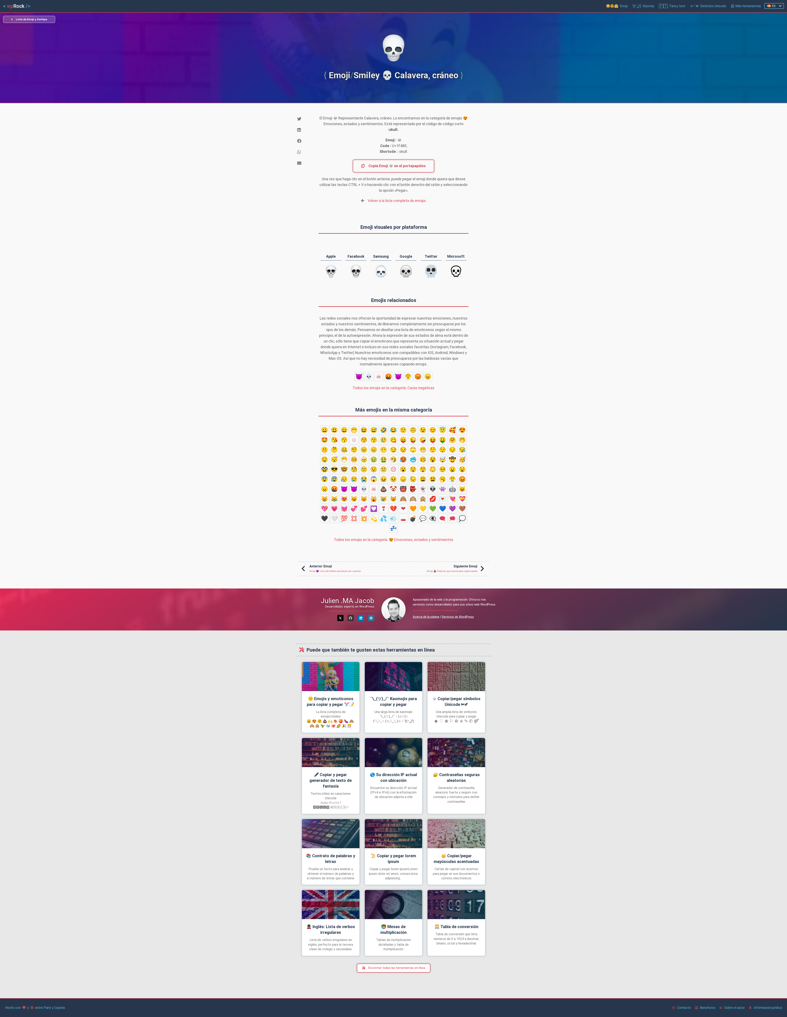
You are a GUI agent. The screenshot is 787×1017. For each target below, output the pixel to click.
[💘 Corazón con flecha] (452, 498)
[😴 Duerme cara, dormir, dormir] (334, 459)
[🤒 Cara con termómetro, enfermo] (354, 459)
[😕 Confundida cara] (363, 469)
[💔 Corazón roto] (393, 508)
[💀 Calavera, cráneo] (368, 376)
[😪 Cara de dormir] (462, 449)
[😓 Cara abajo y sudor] (413, 479)
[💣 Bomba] (413, 518)
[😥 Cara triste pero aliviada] (344, 479)
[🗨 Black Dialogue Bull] (442, 518)
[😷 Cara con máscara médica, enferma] (344, 459)
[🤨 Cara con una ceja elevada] (354, 449)
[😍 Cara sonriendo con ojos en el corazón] (462, 429)
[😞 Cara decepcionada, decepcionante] (403, 479)
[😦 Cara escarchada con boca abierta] (452, 469)
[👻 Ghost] (423, 488)
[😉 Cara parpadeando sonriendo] (423, 429)
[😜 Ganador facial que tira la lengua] (413, 439)
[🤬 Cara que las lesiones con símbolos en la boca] (388, 376)
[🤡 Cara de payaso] (393, 488)
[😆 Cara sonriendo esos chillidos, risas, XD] (363, 429)
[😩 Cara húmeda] (423, 479)
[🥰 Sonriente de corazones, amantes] (452, 429)
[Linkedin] (361, 618)
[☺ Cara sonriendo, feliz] (354, 439)
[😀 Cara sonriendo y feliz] (324, 429)
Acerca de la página (426, 617)
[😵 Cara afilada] (432, 459)
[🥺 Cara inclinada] (442, 469)
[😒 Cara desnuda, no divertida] (403, 449)
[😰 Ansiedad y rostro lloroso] (334, 479)
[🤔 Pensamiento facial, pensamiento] (334, 449)
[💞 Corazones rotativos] (354, 508)
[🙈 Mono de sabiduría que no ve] (403, 498)
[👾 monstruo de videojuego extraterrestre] (442, 488)
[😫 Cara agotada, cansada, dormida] (432, 479)
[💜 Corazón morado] (452, 508)
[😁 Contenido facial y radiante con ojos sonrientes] (354, 429)
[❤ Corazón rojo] (403, 508)
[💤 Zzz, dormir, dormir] (393, 528)
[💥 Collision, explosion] (363, 518)
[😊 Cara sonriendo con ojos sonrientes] (432, 429)
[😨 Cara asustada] (324, 479)
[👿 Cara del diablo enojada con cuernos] (359, 376)
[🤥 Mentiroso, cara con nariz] (432, 449)
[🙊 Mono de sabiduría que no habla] (423, 498)
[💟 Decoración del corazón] (373, 508)
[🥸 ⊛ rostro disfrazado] (324, 469)
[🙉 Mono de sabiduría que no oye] (413, 498)
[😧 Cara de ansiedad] (462, 469)
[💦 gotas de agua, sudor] (383, 518)
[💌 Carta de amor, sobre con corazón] (442, 498)
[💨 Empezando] (393, 518)
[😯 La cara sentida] (413, 469)
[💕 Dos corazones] (363, 508)
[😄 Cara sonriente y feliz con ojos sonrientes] (344, 429)
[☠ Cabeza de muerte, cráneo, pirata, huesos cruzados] (378, 376)
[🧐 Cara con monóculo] (354, 469)
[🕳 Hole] (403, 518)
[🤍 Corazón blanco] (334, 518)
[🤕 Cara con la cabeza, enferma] (363, 459)
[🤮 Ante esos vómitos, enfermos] (383, 459)
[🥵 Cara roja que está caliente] (403, 459)
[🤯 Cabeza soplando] (442, 459)
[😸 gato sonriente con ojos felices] (324, 498)
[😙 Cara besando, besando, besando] (373, 439)
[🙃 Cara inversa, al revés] (413, 429)
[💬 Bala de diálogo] (423, 518)
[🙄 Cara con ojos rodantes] (413, 449)
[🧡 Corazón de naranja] (413, 508)
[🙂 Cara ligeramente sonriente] (403, 429)
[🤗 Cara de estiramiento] (452, 439)
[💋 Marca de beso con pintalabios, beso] (432, 498)
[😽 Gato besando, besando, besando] (363, 498)
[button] (304, 119)
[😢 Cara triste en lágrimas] (354, 479)
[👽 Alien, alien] (432, 488)
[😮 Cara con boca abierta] (403, 469)
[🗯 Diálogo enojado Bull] (452, 518)
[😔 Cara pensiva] (452, 449)
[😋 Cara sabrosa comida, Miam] (393, 439)
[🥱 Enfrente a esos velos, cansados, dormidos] (442, 479)
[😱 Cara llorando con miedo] (373, 479)
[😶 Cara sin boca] (383, 449)
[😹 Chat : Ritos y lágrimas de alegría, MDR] (334, 498)
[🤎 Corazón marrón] (462, 508)
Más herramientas (748, 6)
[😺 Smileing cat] (462, 488)
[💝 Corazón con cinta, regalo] (462, 498)
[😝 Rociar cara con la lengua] (432, 439)
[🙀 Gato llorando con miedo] (373, 498)
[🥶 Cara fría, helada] (413, 459)
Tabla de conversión (456, 926)
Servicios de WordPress (458, 617)
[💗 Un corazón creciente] (334, 508)
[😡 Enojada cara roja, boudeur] (418, 376)
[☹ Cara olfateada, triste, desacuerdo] (393, 469)
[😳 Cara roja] (432, 469)
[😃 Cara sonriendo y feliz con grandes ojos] (334, 429)
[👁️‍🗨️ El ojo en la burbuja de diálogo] (432, 518)
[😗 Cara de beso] (344, 439)
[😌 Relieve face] (442, 449)
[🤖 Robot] (452, 488)
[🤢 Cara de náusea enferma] (373, 459)
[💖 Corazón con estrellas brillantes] (324, 508)
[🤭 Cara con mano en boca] (462, 439)
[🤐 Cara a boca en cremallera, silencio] (344, 449)
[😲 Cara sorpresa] (423, 469)
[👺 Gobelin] (413, 488)
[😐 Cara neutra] (363, 449)
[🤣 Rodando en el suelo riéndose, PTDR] (383, 429)
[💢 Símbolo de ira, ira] (354, 518)
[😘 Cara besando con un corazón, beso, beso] (334, 439)
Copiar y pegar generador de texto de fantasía (330, 780)
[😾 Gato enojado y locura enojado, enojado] (393, 498)
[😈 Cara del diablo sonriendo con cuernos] (398, 376)
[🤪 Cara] (423, 439)
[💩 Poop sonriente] (383, 488)
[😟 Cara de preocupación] (373, 469)
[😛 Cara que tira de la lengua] (403, 439)
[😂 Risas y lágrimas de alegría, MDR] (393, 429)
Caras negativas (393, 388)
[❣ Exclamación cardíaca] (383, 508)
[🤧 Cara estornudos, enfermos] (393, 459)
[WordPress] (371, 618)
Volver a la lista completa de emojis (397, 200)
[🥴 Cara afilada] (423, 459)
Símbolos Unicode (708, 6)
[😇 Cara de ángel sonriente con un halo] (442, 429)
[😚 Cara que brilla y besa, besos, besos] (363, 439)
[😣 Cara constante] (393, 479)
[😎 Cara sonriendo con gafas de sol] (334, 469)
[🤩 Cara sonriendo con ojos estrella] (324, 439)
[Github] (351, 618)
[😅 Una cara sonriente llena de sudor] (373, 429)
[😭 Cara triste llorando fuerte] (363, 479)
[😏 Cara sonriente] (393, 449)
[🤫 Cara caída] (324, 449)
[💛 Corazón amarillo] (423, 508)
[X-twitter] (340, 618)
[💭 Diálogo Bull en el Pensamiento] (462, 518)
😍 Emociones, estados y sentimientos (393, 539)
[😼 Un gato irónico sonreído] (354, 498)
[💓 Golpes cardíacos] (344, 508)
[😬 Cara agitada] (423, 449)
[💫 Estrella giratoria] (373, 518)
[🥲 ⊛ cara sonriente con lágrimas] (383, 439)
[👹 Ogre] (403, 488)
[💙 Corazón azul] (442, 508)
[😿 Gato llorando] (383, 498)
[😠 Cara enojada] (427, 376)
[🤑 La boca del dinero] (442, 439)
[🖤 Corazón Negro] (324, 518)
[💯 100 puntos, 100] (344, 518)
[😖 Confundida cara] (383, 479)
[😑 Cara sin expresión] (373, 449)
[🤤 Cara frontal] (324, 459)
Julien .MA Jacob (347, 600)
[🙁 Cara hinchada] (383, 469)
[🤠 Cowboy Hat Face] (452, 459)
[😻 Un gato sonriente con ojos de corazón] (344, 498)
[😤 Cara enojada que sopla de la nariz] (408, 376)
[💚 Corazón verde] (432, 508)
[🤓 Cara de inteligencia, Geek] (344, 469)
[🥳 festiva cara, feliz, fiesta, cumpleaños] (462, 459)
